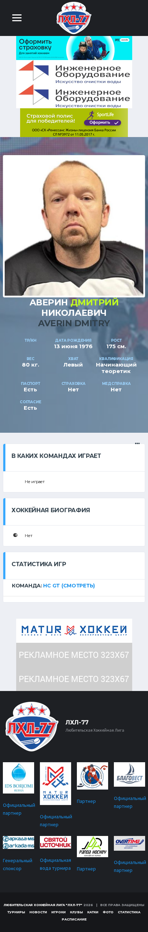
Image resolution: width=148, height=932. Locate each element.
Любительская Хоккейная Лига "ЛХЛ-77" (43, 905)
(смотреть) (78, 585)
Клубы (76, 912)
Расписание (74, 919)
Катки (92, 912)
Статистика (129, 912)
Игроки (58, 912)
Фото (108, 912)
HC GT (51, 585)
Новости (38, 912)
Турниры (16, 912)
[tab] (74, 585)
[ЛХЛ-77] (74, 122)
